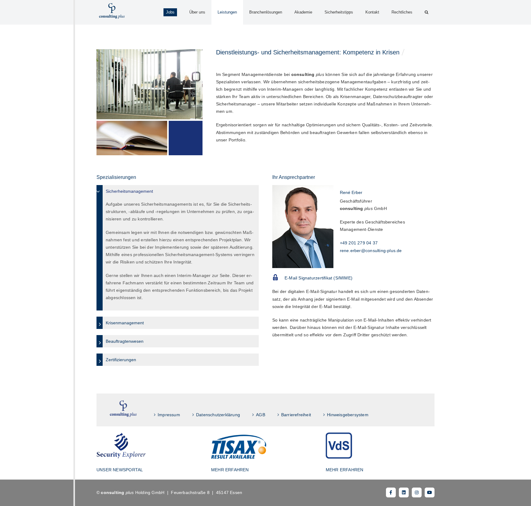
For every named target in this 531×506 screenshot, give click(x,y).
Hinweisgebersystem (347, 414)
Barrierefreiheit (296, 414)
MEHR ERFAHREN (230, 469)
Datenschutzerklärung (218, 414)
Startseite (123, 408)
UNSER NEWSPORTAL (119, 469)
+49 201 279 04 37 (359, 242)
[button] (427, 12)
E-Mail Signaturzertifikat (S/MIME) (318, 277)
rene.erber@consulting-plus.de (371, 250)
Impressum (169, 414)
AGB (260, 414)
